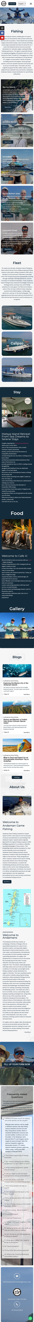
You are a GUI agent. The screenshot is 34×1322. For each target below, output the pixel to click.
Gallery (17, 608)
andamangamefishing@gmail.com (17, 1282)
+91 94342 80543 (17, 1310)
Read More (17, 325)
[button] (30, 3)
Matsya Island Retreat (21, 443)
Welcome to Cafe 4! (14, 555)
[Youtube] (2, 38)
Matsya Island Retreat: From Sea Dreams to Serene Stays (16, 436)
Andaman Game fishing (17, 1299)
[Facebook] (2, 33)
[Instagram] (2, 28)
